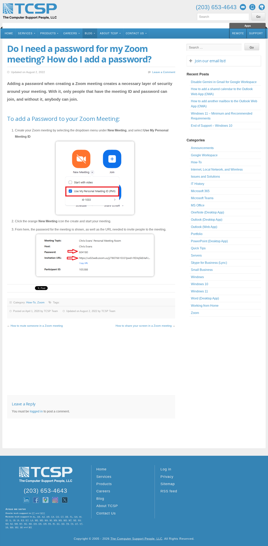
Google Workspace (204, 155)
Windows (197, 277)
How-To (31, 302)
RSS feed (168, 491)
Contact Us (135, 33)
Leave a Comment (163, 72)
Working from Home (205, 305)
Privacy (166, 477)
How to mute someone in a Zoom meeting (37, 325)
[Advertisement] (91, 361)
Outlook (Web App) (204, 227)
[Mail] (262, 7)
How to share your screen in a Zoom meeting (144, 325)
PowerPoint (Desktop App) (209, 241)
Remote (238, 33)
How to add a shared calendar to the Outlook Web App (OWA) (222, 91)
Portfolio (196, 234)
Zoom (41, 302)
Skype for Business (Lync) (209, 262)
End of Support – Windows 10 (211, 125)
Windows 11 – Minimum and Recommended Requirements (221, 116)
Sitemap (167, 484)
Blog (88, 33)
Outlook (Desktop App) (206, 219)
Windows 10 (199, 284)
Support (256, 33)
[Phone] (252, 7)
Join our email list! (210, 60)
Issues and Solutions (205, 176)
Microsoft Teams (202, 198)
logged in (36, 411)
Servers (196, 255)
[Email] (243, 7)
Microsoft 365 (200, 191)
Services (25, 33)
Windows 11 (199, 291)
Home (9, 33)
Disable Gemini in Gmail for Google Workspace (224, 82)
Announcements (202, 148)
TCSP (29, 11)
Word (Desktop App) (205, 298)
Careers (70, 33)
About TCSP (109, 33)
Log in (165, 469)
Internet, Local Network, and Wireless (217, 169)
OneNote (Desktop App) (207, 212)
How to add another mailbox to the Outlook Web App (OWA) (224, 103)
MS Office (197, 205)
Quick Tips (198, 248)
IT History (197, 183)
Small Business (202, 269)
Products (48, 33)
